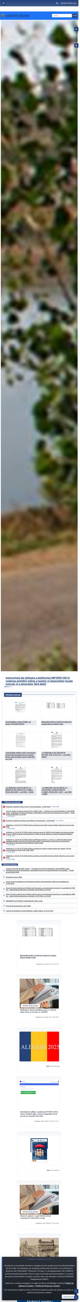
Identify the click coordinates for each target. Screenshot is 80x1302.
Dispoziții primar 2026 (14, 877)
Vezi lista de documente (30, 1006)
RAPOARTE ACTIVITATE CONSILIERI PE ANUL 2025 (24, 901)
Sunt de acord (68, 1297)
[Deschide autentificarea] (57, 3)
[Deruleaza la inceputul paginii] (76, 1291)
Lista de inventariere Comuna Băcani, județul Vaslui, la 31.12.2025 (29, 911)
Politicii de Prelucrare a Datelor (48, 1286)
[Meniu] (3, 3)
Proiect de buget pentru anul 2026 (18, 906)
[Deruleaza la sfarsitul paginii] (76, 1297)
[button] (21, 710)
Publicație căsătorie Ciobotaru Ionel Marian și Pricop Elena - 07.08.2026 (30, 820)
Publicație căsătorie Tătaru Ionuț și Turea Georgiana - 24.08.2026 (28, 806)
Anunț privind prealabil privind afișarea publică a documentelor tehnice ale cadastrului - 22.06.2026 (38, 882)
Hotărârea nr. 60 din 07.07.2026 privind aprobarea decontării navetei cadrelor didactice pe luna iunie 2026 (40, 826)
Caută (74, 15)
